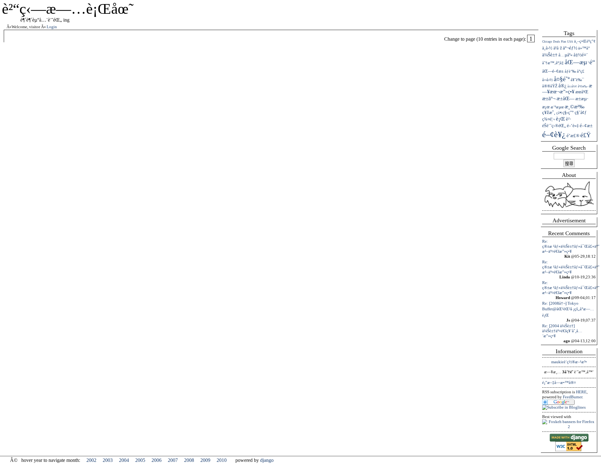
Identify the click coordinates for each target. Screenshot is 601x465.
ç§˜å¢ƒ (581, 112)
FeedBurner (572, 397)
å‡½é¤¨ (580, 54)
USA (570, 41)
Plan (563, 41)
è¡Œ (560, 119)
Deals (556, 41)
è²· (568, 118)
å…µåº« (565, 54)
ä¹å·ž (557, 48)
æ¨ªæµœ (557, 107)
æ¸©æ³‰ (574, 107)
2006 (157, 460)
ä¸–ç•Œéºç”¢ (585, 41)
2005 (140, 460)
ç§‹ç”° (568, 112)
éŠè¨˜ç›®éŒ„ (554, 125)
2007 (173, 460)
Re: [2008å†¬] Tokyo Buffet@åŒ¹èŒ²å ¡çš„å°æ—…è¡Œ (568, 309)
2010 (222, 460)
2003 (108, 460)
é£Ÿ (585, 135)
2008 (189, 460)
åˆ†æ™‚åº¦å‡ (553, 62)
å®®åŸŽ (549, 86)
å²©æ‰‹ (583, 86)
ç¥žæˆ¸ (548, 112)
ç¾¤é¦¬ (548, 118)
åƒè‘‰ (570, 71)
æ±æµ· (581, 98)
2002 (91, 460)
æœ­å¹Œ (581, 91)
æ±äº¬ (549, 98)
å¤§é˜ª (562, 78)
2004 (124, 460)
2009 (205, 460)
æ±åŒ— (565, 98)
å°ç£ (580, 71)
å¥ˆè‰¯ (577, 79)
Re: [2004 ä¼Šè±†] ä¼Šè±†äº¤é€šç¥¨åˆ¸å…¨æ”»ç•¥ (562, 330)
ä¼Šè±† (549, 54)
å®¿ (562, 86)
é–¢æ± (586, 125)
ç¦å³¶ (559, 113)
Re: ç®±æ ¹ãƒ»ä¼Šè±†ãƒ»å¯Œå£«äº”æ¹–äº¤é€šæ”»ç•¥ (570, 246)
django (267, 460)
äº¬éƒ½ (570, 47)
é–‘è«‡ (573, 125)
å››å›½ (547, 79)
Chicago (547, 41)
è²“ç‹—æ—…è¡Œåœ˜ (68, 8)
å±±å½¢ (572, 86)
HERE (581, 392)
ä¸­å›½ (547, 47)
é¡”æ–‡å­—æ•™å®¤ (559, 382)
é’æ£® (573, 135)
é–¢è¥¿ (554, 134)
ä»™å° (584, 48)
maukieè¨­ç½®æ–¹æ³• (569, 361)
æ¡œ (546, 107)
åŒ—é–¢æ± (553, 71)
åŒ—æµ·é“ (580, 62)
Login (52, 26)
